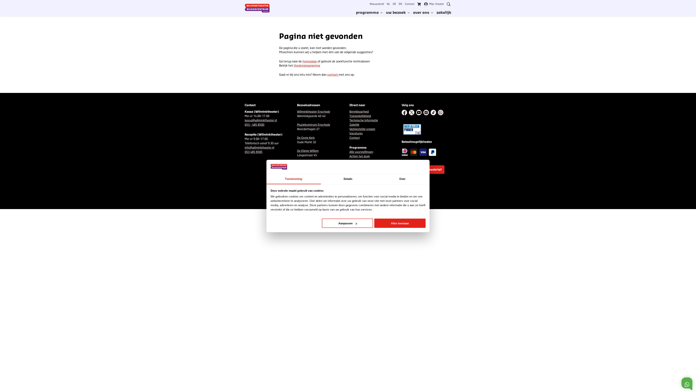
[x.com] (411, 112)
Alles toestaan (400, 223)
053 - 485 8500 (254, 125)
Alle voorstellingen (361, 152)
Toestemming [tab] (293, 178)
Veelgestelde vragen (362, 129)
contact (333, 74)
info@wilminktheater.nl (259, 147)
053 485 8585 (253, 152)
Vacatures (356, 133)
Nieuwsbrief (377, 4)
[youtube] (419, 112)
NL (388, 4)
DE (394, 4)
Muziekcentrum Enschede (313, 125)
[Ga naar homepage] (257, 8)
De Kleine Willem (308, 151)
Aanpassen (345, 223)
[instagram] (426, 112)
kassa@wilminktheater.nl (261, 120)
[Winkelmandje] (419, 4)
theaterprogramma (307, 65)
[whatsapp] (440, 112)
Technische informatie (363, 120)
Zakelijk (354, 125)
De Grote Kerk (306, 138)
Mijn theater (436, 4)
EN (400, 4)
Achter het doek (359, 156)
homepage (310, 61)
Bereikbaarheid (359, 112)
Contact (410, 4)
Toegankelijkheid (360, 116)
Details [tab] (348, 178)
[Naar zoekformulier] (448, 4)
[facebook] (404, 112)
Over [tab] (402, 178)
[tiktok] (433, 112)
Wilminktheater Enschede (313, 112)
